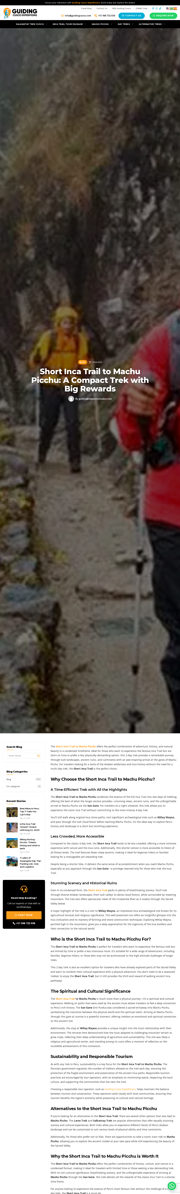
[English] (168, 8)
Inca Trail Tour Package (68, 24)
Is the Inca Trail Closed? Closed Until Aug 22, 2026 (29, 827)
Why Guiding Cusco (121, 8)
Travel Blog (86, 8)
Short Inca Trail (65, 998)
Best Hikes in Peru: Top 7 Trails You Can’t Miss (29, 811)
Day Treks (124, 24)
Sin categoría (23, 786)
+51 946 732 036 (106, 15)
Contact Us (101, 8)
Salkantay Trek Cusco (30, 24)
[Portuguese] (172, 8)
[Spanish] (175, 8)
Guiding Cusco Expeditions (120, 1089)
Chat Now (25, 915)
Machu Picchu (100, 24)
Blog (23, 779)
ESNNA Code (141, 8)
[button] (172, 1186)
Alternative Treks (150, 24)
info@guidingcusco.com (78, 15)
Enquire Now (165, 15)
